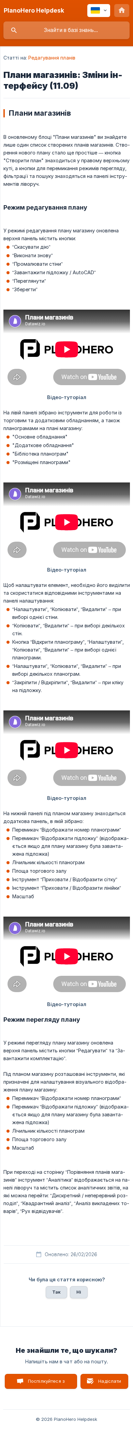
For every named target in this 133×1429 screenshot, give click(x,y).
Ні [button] (78, 1292)
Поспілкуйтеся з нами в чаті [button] (46, 1383)
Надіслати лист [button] (109, 1383)
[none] (34, 10)
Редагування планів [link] (51, 58)
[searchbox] (66, 30)
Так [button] (56, 1292)
